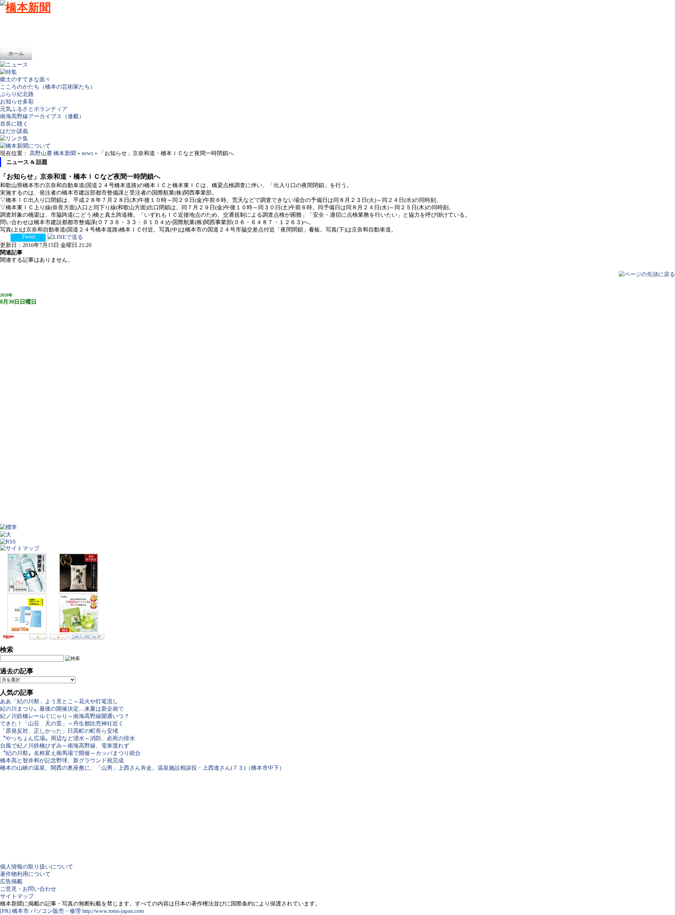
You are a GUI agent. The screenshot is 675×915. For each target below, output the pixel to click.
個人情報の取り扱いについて (36, 867)
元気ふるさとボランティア (34, 109)
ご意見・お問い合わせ (28, 889)
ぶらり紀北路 (17, 94)
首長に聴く (14, 124)
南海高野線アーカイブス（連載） (42, 116)
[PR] (5, 911)
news (87, 153)
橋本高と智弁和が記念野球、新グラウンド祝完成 (62, 760)
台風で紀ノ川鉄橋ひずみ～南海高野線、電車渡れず (64, 746)
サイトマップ (17, 896)
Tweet (28, 237)
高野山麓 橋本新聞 (53, 153)
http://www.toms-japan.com (113, 911)
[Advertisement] (128, 31)
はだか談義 (14, 131)
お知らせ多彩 (17, 101)
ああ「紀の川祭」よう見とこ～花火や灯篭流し (59, 701)
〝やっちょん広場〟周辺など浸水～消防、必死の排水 (67, 738)
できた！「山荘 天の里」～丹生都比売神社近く (62, 723)
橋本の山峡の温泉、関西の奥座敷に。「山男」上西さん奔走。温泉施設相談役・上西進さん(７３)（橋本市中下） (142, 768)
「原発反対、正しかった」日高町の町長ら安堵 (59, 731)
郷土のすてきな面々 (25, 79)
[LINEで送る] (65, 237)
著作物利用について (25, 874)
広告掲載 (11, 881)
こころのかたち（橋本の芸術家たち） (48, 87)
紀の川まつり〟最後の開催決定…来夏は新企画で (62, 709)
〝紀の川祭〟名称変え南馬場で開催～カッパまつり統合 (70, 753)
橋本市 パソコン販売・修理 (47, 911)
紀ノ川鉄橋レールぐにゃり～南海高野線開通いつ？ (64, 716)
